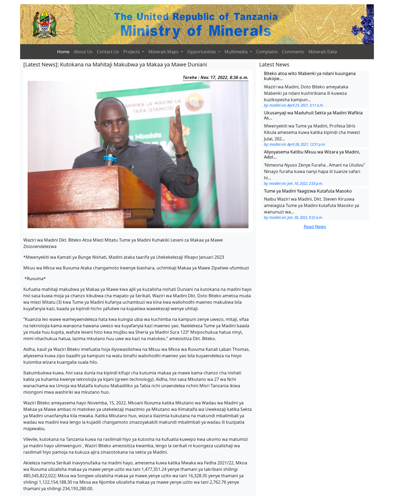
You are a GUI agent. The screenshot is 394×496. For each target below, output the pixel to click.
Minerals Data (322, 52)
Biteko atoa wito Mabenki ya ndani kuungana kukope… (310, 75)
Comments (293, 52)
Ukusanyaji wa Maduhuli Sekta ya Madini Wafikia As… (313, 115)
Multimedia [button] (237, 52)
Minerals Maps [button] (164, 52)
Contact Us (108, 52)
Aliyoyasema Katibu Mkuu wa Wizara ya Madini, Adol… (312, 154)
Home (63, 52)
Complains (267, 52)
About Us (83, 52)
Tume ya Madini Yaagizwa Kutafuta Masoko (308, 191)
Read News (315, 227)
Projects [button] (132, 52)
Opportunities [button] (202, 52)
